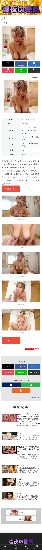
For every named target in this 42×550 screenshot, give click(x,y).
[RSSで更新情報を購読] (21, 390)
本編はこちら (11, 189)
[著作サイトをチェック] (11, 385)
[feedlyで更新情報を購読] (30, 385)
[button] (34, 70)
